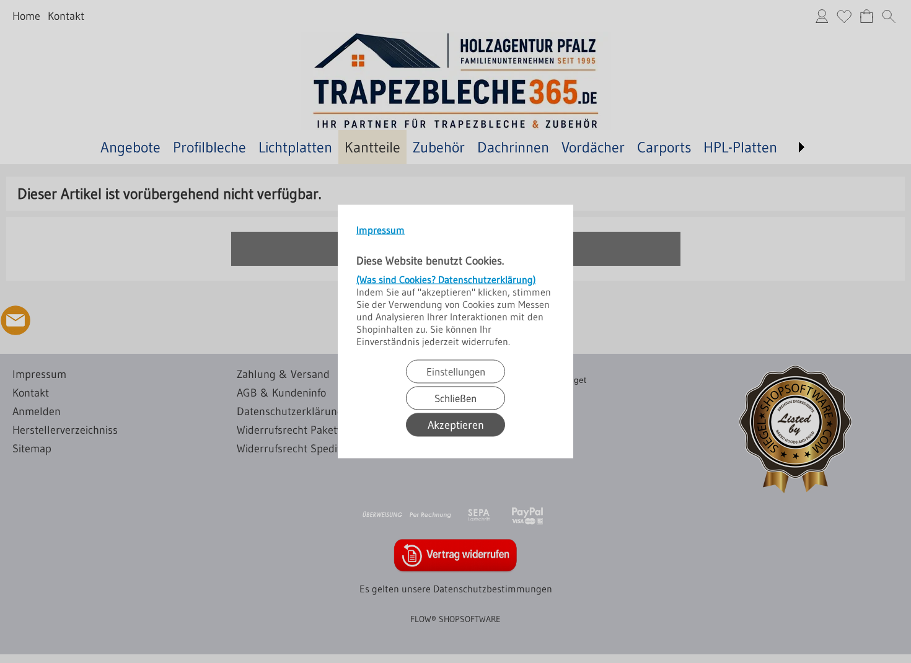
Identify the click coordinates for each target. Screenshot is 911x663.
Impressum (380, 230)
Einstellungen (455, 371)
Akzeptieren (456, 425)
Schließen (455, 398)
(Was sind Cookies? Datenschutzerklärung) (446, 279)
